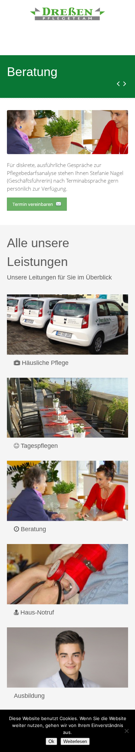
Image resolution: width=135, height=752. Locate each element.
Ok (51, 741)
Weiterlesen (75, 741)
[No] (126, 730)
